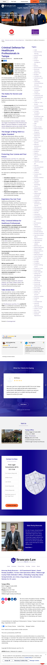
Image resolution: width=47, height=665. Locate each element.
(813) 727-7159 (40, 6)
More (43, 1)
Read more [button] (27, 353)
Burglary (36, 74)
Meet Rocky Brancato (34, 525)
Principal (36, 259)
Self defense (37, 280)
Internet (36, 212)
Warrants (36, 310)
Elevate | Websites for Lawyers (12, 651)
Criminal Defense (38, 109)
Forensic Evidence (39, 177)
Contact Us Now (6, 20)
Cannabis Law (37, 76)
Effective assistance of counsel (37, 146)
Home (4, 1)
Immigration (37, 198)
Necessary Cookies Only (20, 660)
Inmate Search (38, 209)
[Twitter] (9, 599)
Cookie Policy (20, 626)
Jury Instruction (38, 228)
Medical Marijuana (39, 247)
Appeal (36, 57)
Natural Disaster (38, 254)
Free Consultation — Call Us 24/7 (35, 4)
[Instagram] (6, 599)
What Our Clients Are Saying (23, 368)
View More (23, 404)
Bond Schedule (38, 67)
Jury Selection (37, 230)
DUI (35, 125)
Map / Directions (30, 436)
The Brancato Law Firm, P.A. (11, 159)
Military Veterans (38, 251)
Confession (37, 93)
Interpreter (37, 214)
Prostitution (37, 270)
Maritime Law (37, 245)
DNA (35, 123)
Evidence (36, 151)
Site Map (28, 566)
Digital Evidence (38, 128)
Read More (28, 547)
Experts (36, 153)
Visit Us (23, 423)
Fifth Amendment (38, 167)
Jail (35, 221)
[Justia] (15, 599)
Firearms (36, 172)
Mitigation (37, 252)
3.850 (35, 50)
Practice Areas (24, 1)
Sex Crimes (37, 287)
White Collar (37, 312)
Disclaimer (14, 566)
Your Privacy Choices (10, 626)
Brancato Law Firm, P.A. (17, 648)
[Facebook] (3, 599)
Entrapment (37, 149)
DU (12, 121)
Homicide (36, 196)
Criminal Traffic (38, 118)
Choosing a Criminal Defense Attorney (38, 83)
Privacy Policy (21, 566)
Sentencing (37, 282)
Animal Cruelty (38, 55)
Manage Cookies (30, 626)
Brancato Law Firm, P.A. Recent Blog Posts (14, 40)
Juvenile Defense (38, 231)
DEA (6, 241)
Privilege (36, 261)
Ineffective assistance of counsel (37, 203)
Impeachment (37, 200)
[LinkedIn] (12, 599)
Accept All (7, 660)
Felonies (36, 165)
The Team (13, 1)
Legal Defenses (38, 240)
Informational (37, 207)
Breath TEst (37, 73)
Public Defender (38, 272)
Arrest (35, 59)
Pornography (37, 258)
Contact (35, 1)
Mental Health (38, 249)
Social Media (37, 289)
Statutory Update (39, 296)
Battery (36, 65)
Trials (35, 300)
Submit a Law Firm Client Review (23, 409)
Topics (34, 47)
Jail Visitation (37, 223)
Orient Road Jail (38, 256)
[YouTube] (3, 602)
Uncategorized (11, 321)
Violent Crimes (38, 308)
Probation (36, 263)
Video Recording (38, 307)
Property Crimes (38, 268)
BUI (35, 64)
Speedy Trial (37, 291)
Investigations (38, 216)
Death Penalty (38, 127)
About (38, 566)
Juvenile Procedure (39, 233)
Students (36, 298)
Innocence (36, 210)
